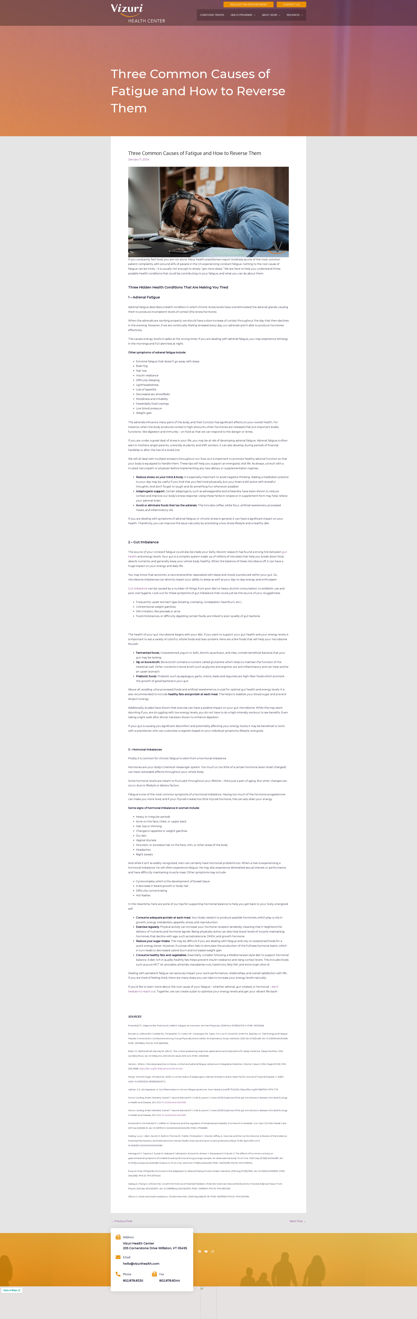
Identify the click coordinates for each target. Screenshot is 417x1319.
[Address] (118, 1237)
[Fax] (154, 1274)
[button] (248, 4)
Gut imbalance (138, 588)
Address (128, 1237)
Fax (161, 1274)
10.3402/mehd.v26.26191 (174, 1102)
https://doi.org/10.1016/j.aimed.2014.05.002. (161, 1068)
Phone (127, 1274)
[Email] (118, 1257)
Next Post (298, 1221)
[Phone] (118, 1274)
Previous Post (121, 1221)
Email (126, 1257)
